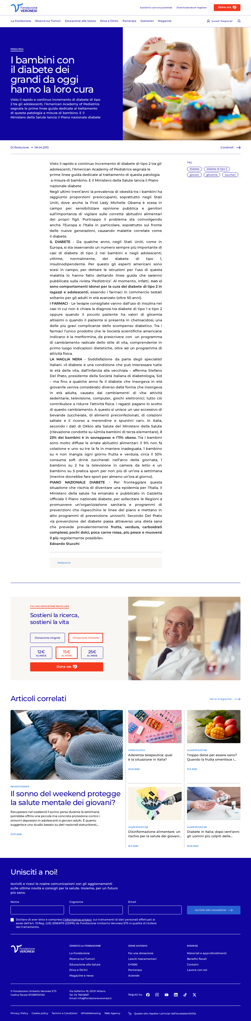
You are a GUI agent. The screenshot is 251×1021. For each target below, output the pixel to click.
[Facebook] (147, 994)
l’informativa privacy (77, 919)
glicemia (211, 174)
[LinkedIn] (176, 994)
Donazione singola (47, 637)
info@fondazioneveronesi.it (94, 998)
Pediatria (17, 49)
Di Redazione (20, 147)
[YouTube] (166, 994)
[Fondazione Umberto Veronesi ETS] (24, 7)
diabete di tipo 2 (217, 168)
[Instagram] (157, 994)
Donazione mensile (86, 637)
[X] (194, 994)
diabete (194, 168)
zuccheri (230, 174)
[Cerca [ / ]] (239, 21)
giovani (194, 174)
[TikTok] (185, 994)
